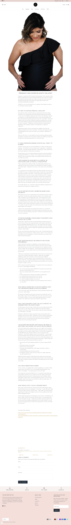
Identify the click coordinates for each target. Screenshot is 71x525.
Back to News (35, 455)
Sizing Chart (57, 0)
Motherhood (46, 451)
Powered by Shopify (12, 522)
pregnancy (49, 451)
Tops (32, 9)
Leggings (27, 9)
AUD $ (67, 0)
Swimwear (43, 9)
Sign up (56, 510)
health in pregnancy (40, 451)
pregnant (19, 452)
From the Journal (38, 497)
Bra (23, 9)
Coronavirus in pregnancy (33, 451)
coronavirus (26, 451)
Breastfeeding (22, 451)
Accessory (37, 9)
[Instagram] (3, 0)
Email (19, 467)
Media (36, 499)
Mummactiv (7, 522)
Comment (20, 472)
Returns (36, 503)
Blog (62, 0)
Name (19, 461)
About (60, 0)
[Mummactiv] (35, 5)
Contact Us (37, 501)
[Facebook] (2, 0)
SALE (48, 9)
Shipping (36, 505)
